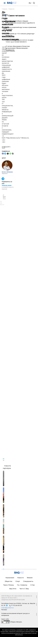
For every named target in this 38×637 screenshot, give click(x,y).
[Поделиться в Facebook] (3, 154)
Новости (11, 9)
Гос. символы (22, 585)
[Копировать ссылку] (13, 154)
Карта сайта (5, 619)
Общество (8, 581)
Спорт (17, 581)
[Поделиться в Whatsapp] (10, 154)
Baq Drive (12, 589)
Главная (4, 9)
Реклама (4, 609)
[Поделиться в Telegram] (5, 154)
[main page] (17, 3)
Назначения (10, 578)
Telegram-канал (6, 185)
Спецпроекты (28, 581)
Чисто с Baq (24, 589)
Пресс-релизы (8, 585)
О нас (32, 585)
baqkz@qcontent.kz (7, 607)
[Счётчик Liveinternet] (5, 621)
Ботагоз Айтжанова (7, 172)
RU (30, 3)
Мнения (29, 578)
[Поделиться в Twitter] (8, 154)
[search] (34, 3)
